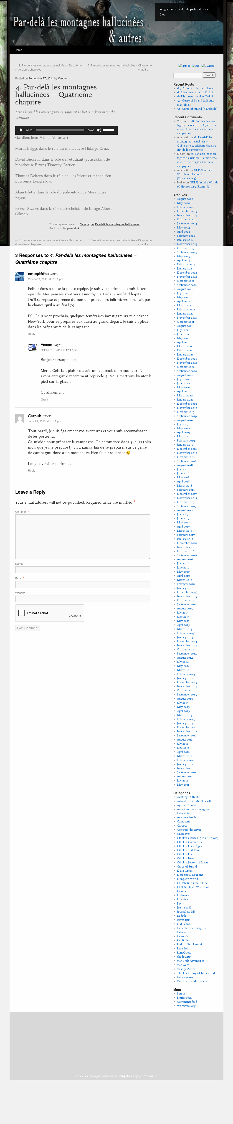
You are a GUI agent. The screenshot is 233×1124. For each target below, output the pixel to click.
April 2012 (183, 752)
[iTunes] (184, 65)
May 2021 (183, 338)
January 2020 (185, 399)
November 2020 (187, 362)
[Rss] (195, 65)
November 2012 (187, 731)
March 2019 (184, 436)
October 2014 (186, 649)
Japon (180, 903)
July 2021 (182, 330)
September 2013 (187, 694)
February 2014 (186, 674)
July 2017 (183, 514)
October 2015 (185, 600)
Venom (62, 78)
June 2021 (183, 334)
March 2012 (184, 756)
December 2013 (187, 682)
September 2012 (186, 735)
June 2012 (183, 747)
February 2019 (186, 440)
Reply (31, 333)
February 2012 (186, 760)
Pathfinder (183, 940)
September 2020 (187, 371)
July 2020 (183, 379)
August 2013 (185, 698)
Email (19, 578)
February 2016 (186, 584)
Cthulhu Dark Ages (189, 846)
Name (20, 564)
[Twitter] (208, 65)
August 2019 (185, 420)
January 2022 (185, 313)
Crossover (183, 833)
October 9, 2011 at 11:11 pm (45, 279)
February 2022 (186, 309)
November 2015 (187, 596)
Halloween (183, 895)
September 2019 (187, 416)
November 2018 (187, 452)
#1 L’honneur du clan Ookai (195, 96)
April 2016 (183, 575)
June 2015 (183, 616)
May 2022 (183, 297)
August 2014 (185, 657)
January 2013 (185, 723)
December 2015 (187, 592)
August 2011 (184, 776)
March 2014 (184, 670)
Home (18, 50)
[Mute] (99, 130)
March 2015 (184, 629)
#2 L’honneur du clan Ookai (195, 92)
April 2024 (183, 231)
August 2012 (184, 739)
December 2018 (187, 448)
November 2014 (187, 645)
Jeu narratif (184, 907)
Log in (181, 993)
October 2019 (186, 412)
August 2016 (185, 559)
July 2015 (182, 612)
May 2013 (183, 706)
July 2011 (182, 780)
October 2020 (186, 366)
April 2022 (183, 301)
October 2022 (185, 280)
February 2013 (186, 719)
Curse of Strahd (187, 866)
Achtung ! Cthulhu (188, 797)
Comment (22, 511)
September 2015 (187, 604)
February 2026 (186, 207)
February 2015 (186, 633)
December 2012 (187, 727)
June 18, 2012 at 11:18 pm (44, 421)
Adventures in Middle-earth (194, 801)
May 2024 (183, 227)
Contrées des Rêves (189, 829)
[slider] (109, 130)
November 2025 (187, 215)
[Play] (21, 130)
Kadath (181, 915)
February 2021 (186, 350)
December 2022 (187, 272)
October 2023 (186, 248)
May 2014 (183, 665)
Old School (184, 924)
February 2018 (186, 489)
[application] (66, 130)
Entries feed (184, 997)
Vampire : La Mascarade (192, 981)
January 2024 (185, 239)
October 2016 (186, 551)
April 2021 (183, 342)
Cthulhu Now (185, 858)
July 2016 (183, 563)
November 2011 (187, 768)
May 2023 (183, 256)
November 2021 (187, 317)
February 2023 (186, 264)
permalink (73, 228)
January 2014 (185, 678)
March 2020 (185, 395)
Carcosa (182, 825)
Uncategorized (186, 977)
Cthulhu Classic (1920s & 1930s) (197, 838)
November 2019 (187, 407)
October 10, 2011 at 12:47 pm (59, 350)
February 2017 (186, 534)
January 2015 (185, 637)
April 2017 (183, 526)
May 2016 (183, 571)
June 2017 (183, 518)
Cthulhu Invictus (187, 854)
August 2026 (185, 198)
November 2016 (187, 547)
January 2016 (185, 588)
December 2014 (187, 641)
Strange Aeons (186, 969)
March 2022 (184, 305)
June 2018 (183, 473)
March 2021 (184, 346)
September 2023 (187, 252)
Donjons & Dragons (190, 874)
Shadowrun (184, 956)
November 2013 (187, 686)
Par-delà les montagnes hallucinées (117, 224)
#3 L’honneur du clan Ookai (195, 88)
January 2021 (185, 354)
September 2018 (187, 461)
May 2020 (183, 387)
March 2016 (184, 579)
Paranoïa (182, 936)
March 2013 (184, 715)
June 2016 (183, 567)
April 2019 (183, 432)
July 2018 (182, 469)
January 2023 (185, 268)
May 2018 (183, 477)
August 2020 (185, 375)
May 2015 (183, 620)
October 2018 (185, 457)
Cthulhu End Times (189, 850)
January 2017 (185, 538)
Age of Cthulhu (187, 805)
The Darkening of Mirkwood (196, 973)
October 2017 (186, 502)
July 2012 (182, 743)
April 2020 (183, 391)
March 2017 (184, 530)
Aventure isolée (186, 817)
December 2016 (187, 543)
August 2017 (185, 510)
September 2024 (187, 223)
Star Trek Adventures (190, 960)
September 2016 (187, 555)
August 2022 (185, 289)
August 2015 (185, 608)
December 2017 (187, 493)
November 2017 (187, 498)
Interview (183, 899)
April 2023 (183, 260)
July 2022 (182, 293)
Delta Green (184, 870)
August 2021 (184, 325)
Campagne (87, 224)
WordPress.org (186, 1005)
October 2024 (186, 219)
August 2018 (185, 465)
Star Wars (183, 965)
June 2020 (183, 383)
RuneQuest (184, 952)
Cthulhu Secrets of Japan (192, 862)
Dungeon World (187, 878)
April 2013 (183, 711)
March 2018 (184, 485)
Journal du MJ (186, 911)
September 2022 (187, 285)
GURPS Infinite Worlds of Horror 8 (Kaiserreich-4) (194, 174)
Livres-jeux (183, 919)
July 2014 (183, 661)
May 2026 (183, 203)
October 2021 (185, 321)
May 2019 (183, 428)
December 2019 (187, 403)
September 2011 (186, 772)
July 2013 (183, 702)
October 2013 (186, 690)
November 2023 (187, 244)
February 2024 (186, 235)
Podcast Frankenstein (190, 944)
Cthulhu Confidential (190, 842)
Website (20, 593)
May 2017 (183, 522)
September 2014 (187, 653)
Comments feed (187, 1001)
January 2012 (185, 764)
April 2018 (183, 481)
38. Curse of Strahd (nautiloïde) (197, 108)
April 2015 (183, 625)
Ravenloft (183, 948)
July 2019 (183, 424)
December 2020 (187, 358)
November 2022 (187, 276)
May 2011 (183, 784)
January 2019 (185, 444)
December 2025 (187, 211)
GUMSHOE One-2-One (192, 883)
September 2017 (187, 506)
